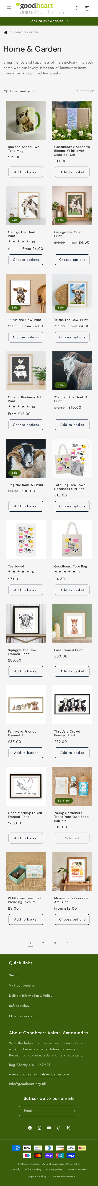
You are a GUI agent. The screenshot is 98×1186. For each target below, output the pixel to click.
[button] (9, 8)
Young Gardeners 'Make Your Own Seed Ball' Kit (71, 817)
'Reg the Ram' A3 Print (26, 485)
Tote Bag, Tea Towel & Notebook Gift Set (72, 487)
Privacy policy (54, 1169)
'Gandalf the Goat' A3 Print (72, 399)
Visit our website (21, 985)
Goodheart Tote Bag (70, 566)
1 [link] (30, 943)
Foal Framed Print (68, 650)
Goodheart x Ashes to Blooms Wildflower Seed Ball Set (72, 151)
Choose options (26, 259)
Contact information (63, 1176)
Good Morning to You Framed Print (25, 815)
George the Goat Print (22, 234)
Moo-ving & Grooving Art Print (71, 900)
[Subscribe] (74, 1111)
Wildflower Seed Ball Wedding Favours (24, 900)
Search (14, 975)
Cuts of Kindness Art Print (25, 399)
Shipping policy (36, 1176)
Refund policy (33, 1169)
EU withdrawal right (23, 1016)
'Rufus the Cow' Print (25, 320)
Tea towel (16, 566)
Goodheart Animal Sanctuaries (47, 1164)
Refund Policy (19, 1005)
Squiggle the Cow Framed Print (22, 652)
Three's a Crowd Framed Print (67, 733)
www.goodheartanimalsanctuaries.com (39, 1074)
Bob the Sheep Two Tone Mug (23, 149)
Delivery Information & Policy (30, 995)
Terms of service (77, 1169)
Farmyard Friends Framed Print (22, 733)
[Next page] (67, 943)
